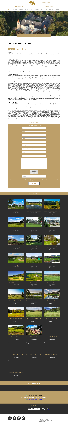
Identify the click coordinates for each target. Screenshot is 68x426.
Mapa (25, 49)
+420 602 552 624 (49, 6)
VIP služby (51, 9)
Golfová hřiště (13, 9)
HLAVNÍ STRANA (10, 39)
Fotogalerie (18, 49)
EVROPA (19, 39)
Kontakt (57, 9)
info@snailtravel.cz (20, 6)
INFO (46, 9)
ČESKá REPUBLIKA (23, 39)
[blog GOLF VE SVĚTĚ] (23, 419)
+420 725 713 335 (49, 420)
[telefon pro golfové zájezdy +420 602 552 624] (10, 419)
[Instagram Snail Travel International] (19, 419)
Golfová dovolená (29, 9)
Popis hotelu (11, 49)
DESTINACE (21, 9)
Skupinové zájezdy (39, 9)
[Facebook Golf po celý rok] (14, 419)
